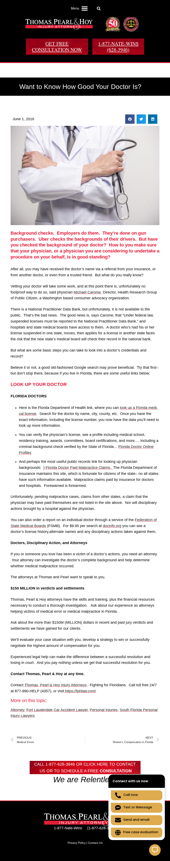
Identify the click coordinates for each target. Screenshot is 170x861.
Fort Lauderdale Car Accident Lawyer (57, 710)
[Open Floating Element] (155, 850)
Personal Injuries (104, 710)
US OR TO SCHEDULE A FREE (86, 771)
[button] (79, 8)
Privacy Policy (77, 842)
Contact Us (95, 842)
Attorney (17, 710)
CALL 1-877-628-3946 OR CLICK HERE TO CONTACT (85, 764)
